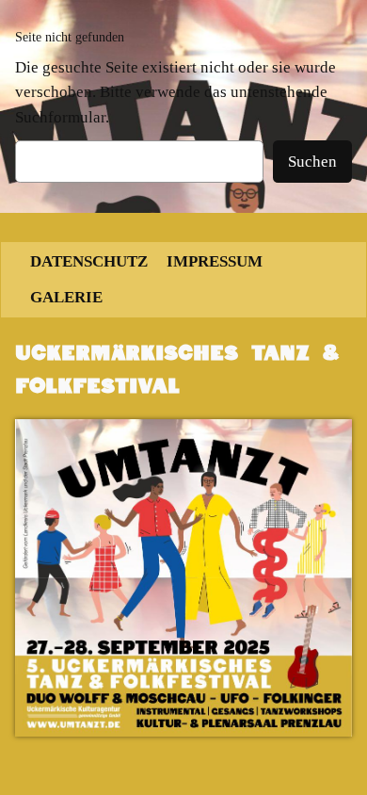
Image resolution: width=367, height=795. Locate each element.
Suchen (312, 161)
